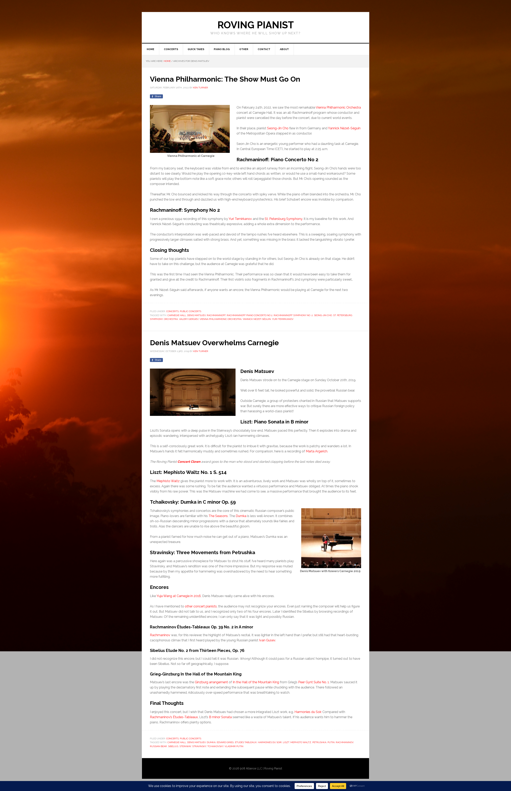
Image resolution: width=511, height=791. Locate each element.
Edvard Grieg (225, 742)
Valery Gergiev (188, 319)
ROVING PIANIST (255, 25)
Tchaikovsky (215, 746)
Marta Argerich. (317, 451)
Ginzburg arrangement (211, 682)
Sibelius (173, 746)
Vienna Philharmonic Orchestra (338, 107)
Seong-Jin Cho (277, 128)
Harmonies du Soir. (308, 712)
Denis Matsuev (196, 315)
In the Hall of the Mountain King (256, 682)
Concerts (172, 311)
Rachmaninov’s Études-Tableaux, (174, 717)
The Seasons (218, 516)
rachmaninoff (216, 315)
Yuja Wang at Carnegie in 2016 (178, 596)
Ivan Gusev (267, 640)
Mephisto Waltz (168, 481)
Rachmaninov (160, 635)
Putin (331, 742)
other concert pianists (201, 606)
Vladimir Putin (234, 746)
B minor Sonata (220, 717)
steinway (185, 746)
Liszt (286, 742)
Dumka (241, 516)
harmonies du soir (270, 742)
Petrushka (319, 742)
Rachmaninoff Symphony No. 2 (293, 315)
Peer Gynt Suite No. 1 (313, 682)
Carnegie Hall (176, 315)
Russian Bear (158, 746)
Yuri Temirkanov (240, 219)
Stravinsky (199, 746)
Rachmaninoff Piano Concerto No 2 (249, 315)
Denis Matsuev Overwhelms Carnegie (214, 342)
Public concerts (190, 311)
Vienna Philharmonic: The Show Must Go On (225, 79)
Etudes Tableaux (246, 742)
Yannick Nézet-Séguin (344, 128)
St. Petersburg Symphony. (284, 219)
